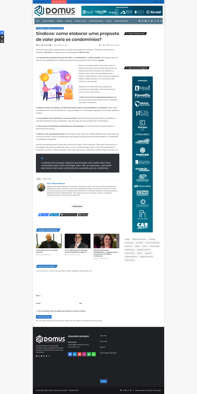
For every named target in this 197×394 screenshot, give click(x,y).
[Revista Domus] (54, 10)
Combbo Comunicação (154, 390)
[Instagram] (44, 356)
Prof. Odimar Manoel (43, 45)
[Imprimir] (2, 41)
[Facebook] (37, 356)
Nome (38, 295)
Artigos (39, 28)
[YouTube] (42, 356)
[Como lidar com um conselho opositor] (49, 241)
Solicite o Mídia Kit (48, 21)
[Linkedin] (39, 356)
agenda (127, 239)
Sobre (38, 179)
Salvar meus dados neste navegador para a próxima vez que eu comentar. (62, 311)
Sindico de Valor (129, 260)
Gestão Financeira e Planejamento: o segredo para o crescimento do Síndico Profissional (106, 253)
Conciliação (139, 242)
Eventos (144, 246)
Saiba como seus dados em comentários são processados (83, 320)
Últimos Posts (47, 179)
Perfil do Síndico (129, 253)
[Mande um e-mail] (50, 45)
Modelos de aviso (80, 21)
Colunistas (68, 21)
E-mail (38, 303)
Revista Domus (73, 390)
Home (38, 21)
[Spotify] (47, 356)
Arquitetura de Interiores (139, 239)
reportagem (148, 253)
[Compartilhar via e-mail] (2, 37)
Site (80, 303)
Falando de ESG (154, 246)
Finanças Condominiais (56, 28)
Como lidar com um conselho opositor (47, 251)
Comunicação (129, 242)
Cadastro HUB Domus (121, 21)
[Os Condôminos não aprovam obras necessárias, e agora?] (77, 241)
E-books (108, 21)
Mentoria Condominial (143, 249)
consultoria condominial (152, 242)
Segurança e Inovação (146, 256)
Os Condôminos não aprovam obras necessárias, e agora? (76, 251)
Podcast (139, 253)
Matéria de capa (129, 249)
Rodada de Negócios (131, 256)
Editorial (137, 246)
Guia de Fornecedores (96, 21)
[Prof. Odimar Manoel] (41, 191)
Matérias (60, 21)
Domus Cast (128, 246)
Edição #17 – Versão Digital (76, 2)
